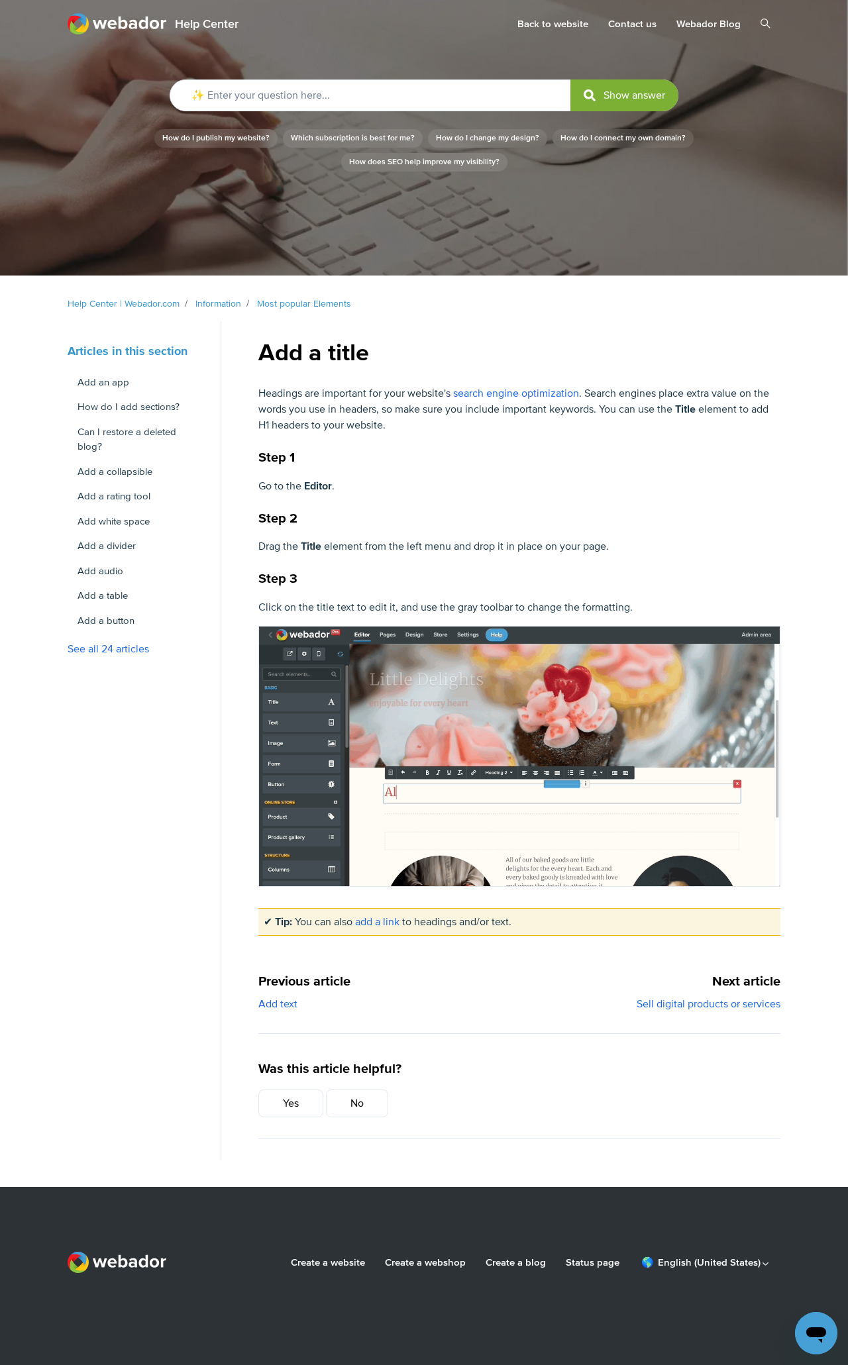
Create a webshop (425, 1262)
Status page (592, 1262)
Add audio (100, 571)
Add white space (114, 521)
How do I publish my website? (216, 138)
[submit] (624, 95)
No (357, 1103)
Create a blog (516, 1262)
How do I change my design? (487, 138)
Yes (291, 1103)
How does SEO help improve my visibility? (424, 162)
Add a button (106, 621)
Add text (277, 1004)
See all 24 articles (108, 649)
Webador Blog (708, 24)
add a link (377, 922)
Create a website (328, 1262)
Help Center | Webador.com (124, 303)
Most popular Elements (304, 303)
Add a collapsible (115, 472)
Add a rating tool (114, 496)
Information (218, 303)
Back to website (552, 24)
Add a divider (107, 546)
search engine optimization (516, 393)
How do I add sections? (129, 407)
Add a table (103, 595)
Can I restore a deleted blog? (127, 439)
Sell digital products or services (708, 1004)
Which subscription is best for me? (353, 138)
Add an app (103, 382)
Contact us (632, 24)
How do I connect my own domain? (623, 138)
